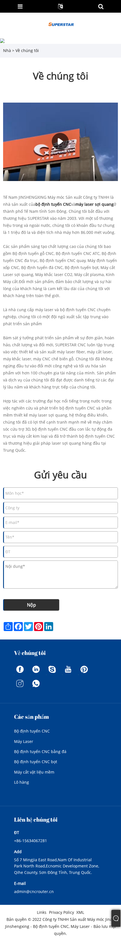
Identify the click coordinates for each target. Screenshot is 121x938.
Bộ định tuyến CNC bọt (35, 761)
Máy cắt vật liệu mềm (34, 772)
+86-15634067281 (30, 840)
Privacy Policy (61, 912)
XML (80, 912)
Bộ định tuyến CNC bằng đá (40, 751)
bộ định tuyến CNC (53, 204)
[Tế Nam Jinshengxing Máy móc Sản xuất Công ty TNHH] (60, 24)
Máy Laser (23, 741)
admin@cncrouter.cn (34, 891)
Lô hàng (21, 782)
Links (41, 912)
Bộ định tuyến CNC (32, 731)
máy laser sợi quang (94, 204)
